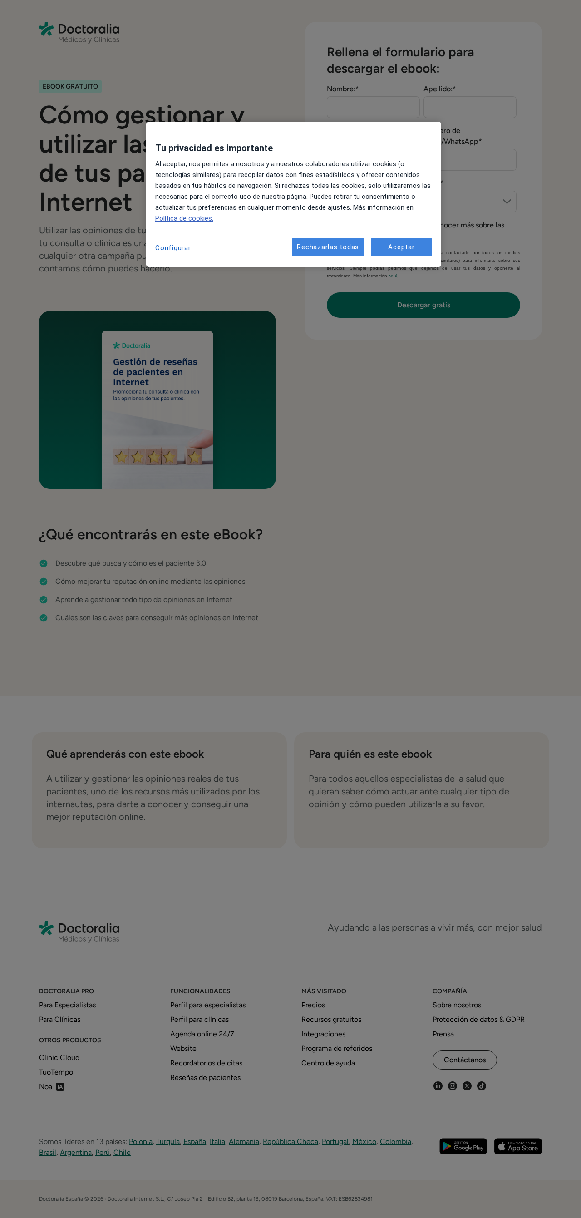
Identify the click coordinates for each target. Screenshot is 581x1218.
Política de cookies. (184, 218)
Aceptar (401, 247)
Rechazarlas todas (328, 247)
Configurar (173, 248)
